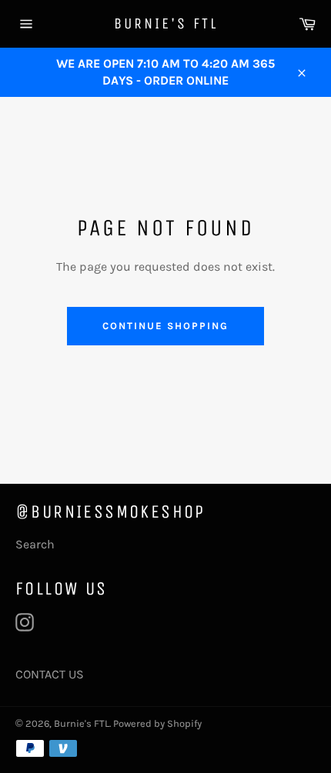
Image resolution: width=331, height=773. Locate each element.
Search (35, 544)
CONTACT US (49, 674)
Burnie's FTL (166, 23)
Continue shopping (165, 326)
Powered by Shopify (157, 723)
